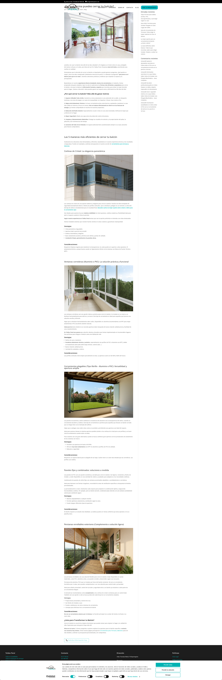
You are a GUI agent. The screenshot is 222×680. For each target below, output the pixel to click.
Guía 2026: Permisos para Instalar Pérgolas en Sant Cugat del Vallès (148, 25)
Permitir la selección (168, 670)
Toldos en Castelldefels (12, 656)
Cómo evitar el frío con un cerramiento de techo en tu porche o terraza (149, 67)
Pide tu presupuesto (149, 7)
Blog (137, 7)
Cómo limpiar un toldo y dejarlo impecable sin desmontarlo (149, 87)
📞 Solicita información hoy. (76, 640)
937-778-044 (74, 1)
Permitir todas (168, 665)
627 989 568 (64, 658)
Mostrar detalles (133, 676)
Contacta (129, 7)
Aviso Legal (175, 656)
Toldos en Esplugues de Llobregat (14, 658)
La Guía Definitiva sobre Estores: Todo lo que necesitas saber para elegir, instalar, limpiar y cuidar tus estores (149, 50)
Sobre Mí (121, 7)
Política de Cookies (177, 660)
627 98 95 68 (81, 1)
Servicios (101, 7)
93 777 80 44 (64, 656)
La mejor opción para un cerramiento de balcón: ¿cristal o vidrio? (148, 41)
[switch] (90, 676)
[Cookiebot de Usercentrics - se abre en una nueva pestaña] (50, 676)
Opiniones (112, 7)
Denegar (168, 675)
